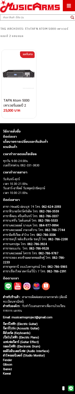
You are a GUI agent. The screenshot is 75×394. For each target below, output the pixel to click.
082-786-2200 (58, 239)
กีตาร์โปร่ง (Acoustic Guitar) (21, 328)
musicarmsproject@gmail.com (31, 317)
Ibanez (7, 369)
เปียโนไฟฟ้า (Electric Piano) (21, 337)
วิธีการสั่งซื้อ (12, 131)
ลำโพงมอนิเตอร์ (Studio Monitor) (24, 355)
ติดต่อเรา (10, 136)
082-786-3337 (49, 216)
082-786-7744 (55, 230)
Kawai (7, 373)
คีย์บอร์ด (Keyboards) (16, 333)
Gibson (7, 364)
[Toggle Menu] (69, 5)
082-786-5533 (48, 220)
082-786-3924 (37, 244)
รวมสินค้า (10, 147)
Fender (7, 360)
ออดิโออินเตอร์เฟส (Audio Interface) (26, 351)
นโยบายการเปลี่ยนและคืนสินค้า (25, 141)
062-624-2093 (51, 206)
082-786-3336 (46, 234)
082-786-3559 (49, 211)
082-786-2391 (56, 271)
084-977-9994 (49, 225)
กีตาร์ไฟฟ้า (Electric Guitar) (20, 324)
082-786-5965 (57, 266)
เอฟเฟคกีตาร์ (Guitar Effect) (21, 342)
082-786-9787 (48, 253)
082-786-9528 (39, 248)
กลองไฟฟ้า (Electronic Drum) (21, 346)
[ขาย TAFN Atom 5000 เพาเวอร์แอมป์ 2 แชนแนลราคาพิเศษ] (19, 74)
